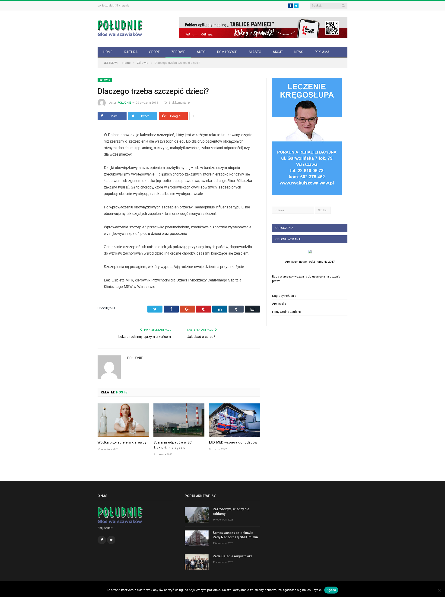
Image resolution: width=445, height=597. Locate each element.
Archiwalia (279, 303)
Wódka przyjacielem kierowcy (122, 442)
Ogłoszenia (284, 228)
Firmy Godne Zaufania (287, 311)
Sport (154, 52)
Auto (201, 52)
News (298, 52)
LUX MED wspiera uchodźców (233, 442)
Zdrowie (178, 52)
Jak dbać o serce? (201, 337)
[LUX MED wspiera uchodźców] (234, 420)
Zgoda (331, 590)
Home (107, 52)
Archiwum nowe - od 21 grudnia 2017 (310, 261)
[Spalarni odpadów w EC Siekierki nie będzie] (179, 420)
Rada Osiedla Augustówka (232, 556)
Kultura (131, 52)
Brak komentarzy (180, 102)
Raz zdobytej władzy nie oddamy (231, 511)
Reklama (322, 52)
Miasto (255, 52)
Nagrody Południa (284, 295)
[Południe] (120, 27)
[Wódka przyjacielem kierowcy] (123, 420)
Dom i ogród (227, 52)
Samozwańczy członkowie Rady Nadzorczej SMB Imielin (235, 535)
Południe (124, 102)
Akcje (278, 52)
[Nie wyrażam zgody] (439, 590)
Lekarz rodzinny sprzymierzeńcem (144, 337)
